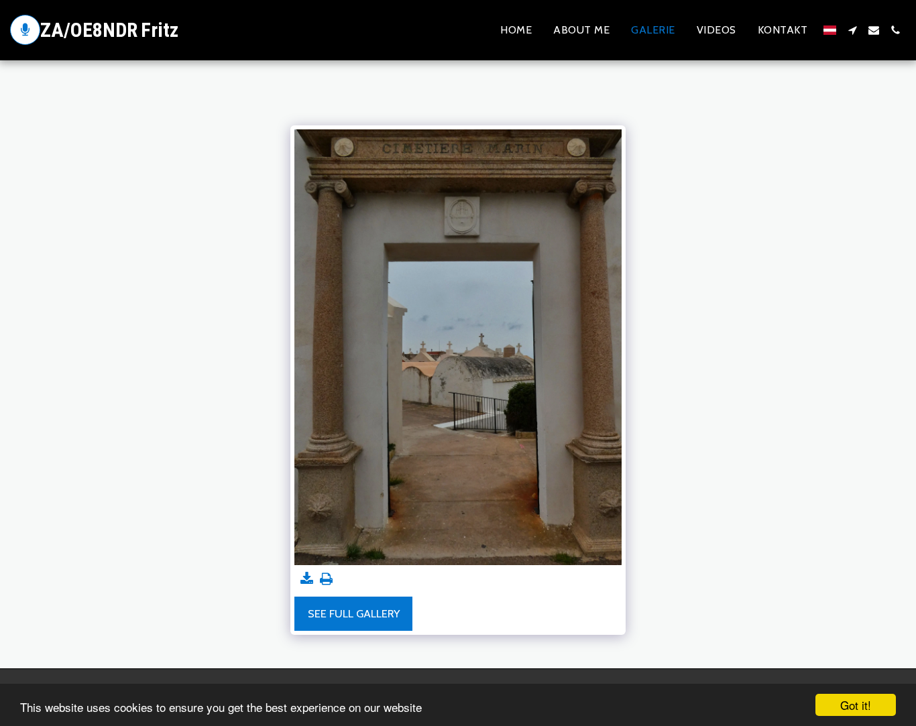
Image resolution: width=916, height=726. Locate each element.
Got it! (855, 705)
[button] (852, 30)
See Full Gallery (354, 613)
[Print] (326, 579)
